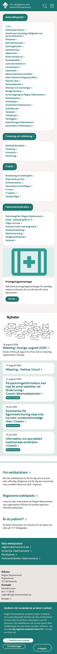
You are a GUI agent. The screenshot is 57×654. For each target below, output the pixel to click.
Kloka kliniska (14, 57)
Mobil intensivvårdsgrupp (20, 77)
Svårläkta (11, 109)
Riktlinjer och (17, 88)
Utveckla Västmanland (15, 551)
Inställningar (15, 646)
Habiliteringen (19, 122)
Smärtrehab (17, 105)
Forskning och (18, 136)
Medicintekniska (18, 74)
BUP (14, 43)
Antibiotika (14, 30)
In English (42, 649)
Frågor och (12, 223)
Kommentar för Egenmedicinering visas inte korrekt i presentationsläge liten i (24, 416)
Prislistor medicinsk (20, 227)
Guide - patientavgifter (18, 220)
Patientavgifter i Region (23, 216)
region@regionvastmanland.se (16, 595)
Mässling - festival (23, 369)
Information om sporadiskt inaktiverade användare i (24, 442)
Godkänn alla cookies (19, 640)
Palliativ (11, 81)
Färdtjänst (7, 554)
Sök (11, 299)
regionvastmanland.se (15, 547)
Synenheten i (18, 126)
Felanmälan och (17, 186)
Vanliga (12, 196)
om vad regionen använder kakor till (25, 629)
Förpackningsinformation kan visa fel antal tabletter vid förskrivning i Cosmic (26, 388)
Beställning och (18, 176)
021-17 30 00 (7, 592)
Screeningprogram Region (24, 95)
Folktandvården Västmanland (19, 558)
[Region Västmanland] (5, 5)
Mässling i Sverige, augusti (25, 348)
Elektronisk (14, 179)
